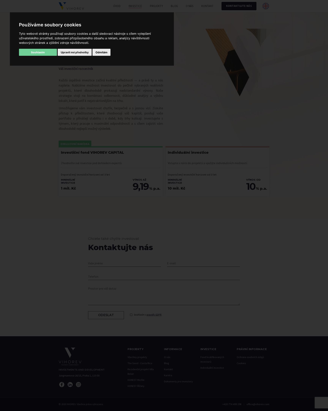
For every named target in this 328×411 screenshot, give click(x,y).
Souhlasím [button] (38, 52)
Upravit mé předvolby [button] (75, 52)
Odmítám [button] (101, 52)
